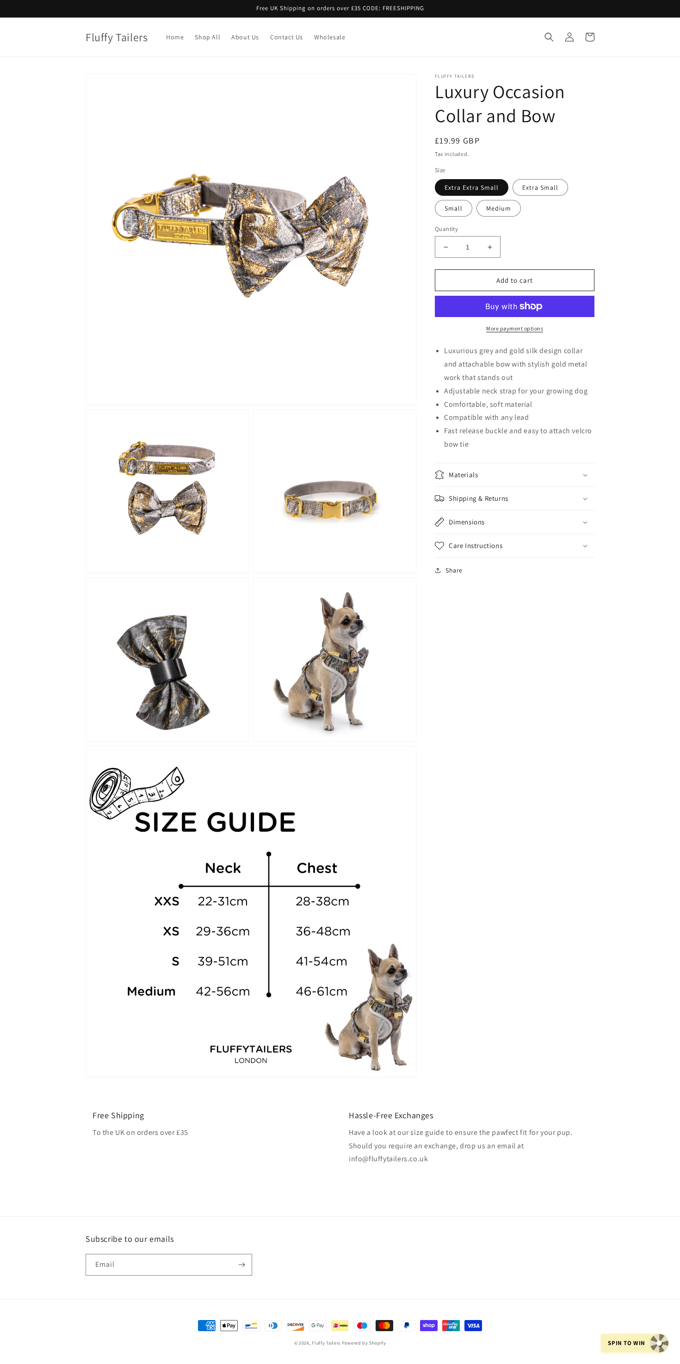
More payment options (514, 328)
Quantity (446, 229)
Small (454, 208)
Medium (498, 208)
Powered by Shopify (364, 1343)
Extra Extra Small (472, 187)
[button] (549, 37)
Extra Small (540, 187)
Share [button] (454, 570)
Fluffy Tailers (326, 1343)
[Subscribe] (241, 1265)
